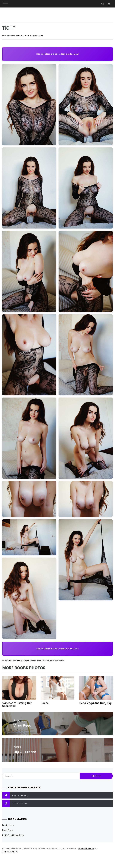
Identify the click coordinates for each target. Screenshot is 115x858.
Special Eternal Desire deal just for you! (57, 54)
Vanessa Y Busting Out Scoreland (17, 704)
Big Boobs (38, 35)
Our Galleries (57, 660)
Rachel (45, 703)
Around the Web (13, 660)
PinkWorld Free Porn (13, 835)
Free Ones (7, 830)
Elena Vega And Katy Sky (95, 703)
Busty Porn (8, 825)
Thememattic (10, 851)
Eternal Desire (28, 660)
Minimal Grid (86, 848)
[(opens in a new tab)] (96, 688)
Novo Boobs (43, 660)
